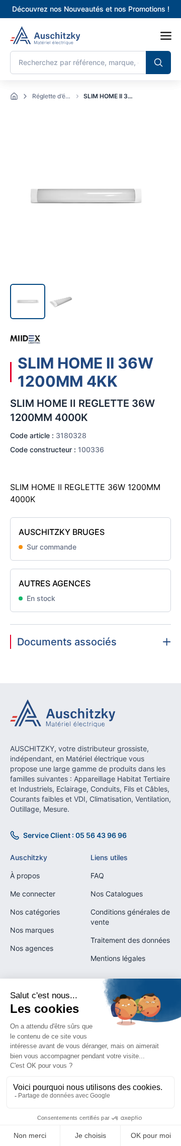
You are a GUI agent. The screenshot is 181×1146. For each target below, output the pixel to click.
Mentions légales (117, 958)
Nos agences (31, 948)
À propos (25, 875)
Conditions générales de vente (130, 917)
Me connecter (32, 893)
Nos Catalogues (116, 893)
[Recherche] (158, 62)
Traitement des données (130, 940)
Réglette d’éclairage (52, 96)
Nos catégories (35, 912)
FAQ (97, 875)
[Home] (14, 96)
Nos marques (32, 930)
